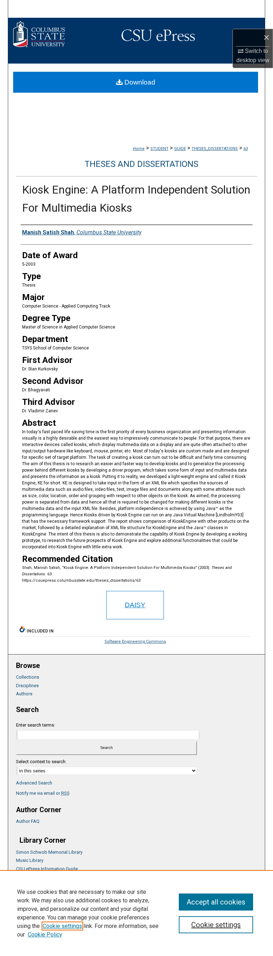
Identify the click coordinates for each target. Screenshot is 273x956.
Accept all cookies (216, 902)
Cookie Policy (45, 934)
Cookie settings (62, 926)
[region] (136, 913)
